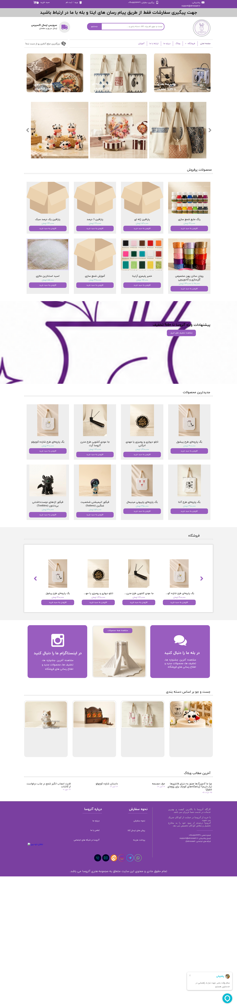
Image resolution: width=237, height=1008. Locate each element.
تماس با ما (94, 830)
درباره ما (166, 43)
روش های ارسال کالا (136, 830)
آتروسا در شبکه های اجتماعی (86, 840)
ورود (76, 2)
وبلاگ (177, 43)
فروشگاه (191, 43)
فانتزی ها (55, 727)
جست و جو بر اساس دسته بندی (188, 692)
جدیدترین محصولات (196, 392)
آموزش (141, 43)
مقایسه (68, 554)
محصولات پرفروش (199, 170)
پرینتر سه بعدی (51, 721)
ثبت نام (69, 2)
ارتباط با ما (153, 43)
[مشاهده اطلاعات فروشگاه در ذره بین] (35, 844)
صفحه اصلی (205, 43)
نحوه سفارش (139, 820)
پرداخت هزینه (139, 840)
